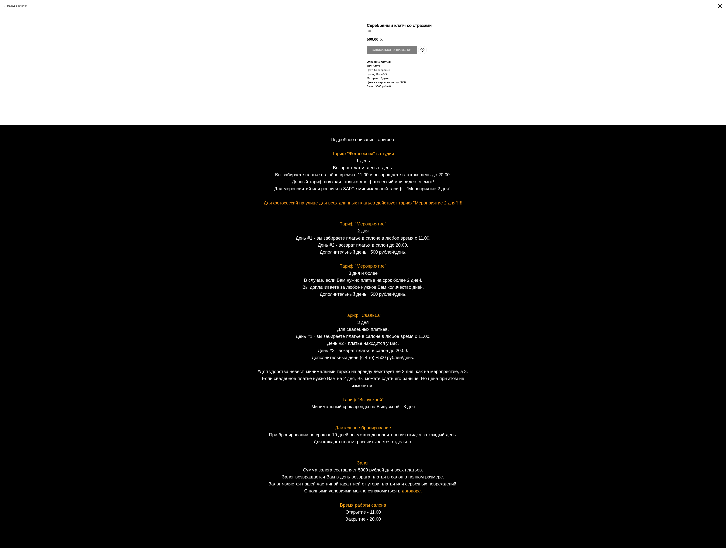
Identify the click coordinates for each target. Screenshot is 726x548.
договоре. (412, 490)
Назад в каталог (17, 5)
